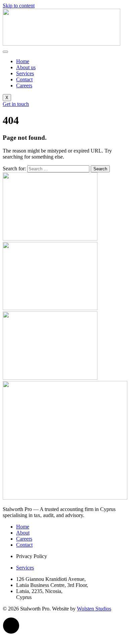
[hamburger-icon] (5, 52)
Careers (24, 85)
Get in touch (16, 104)
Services (25, 73)
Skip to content (19, 5)
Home (22, 61)
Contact (24, 79)
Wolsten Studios (94, 608)
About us (26, 67)
